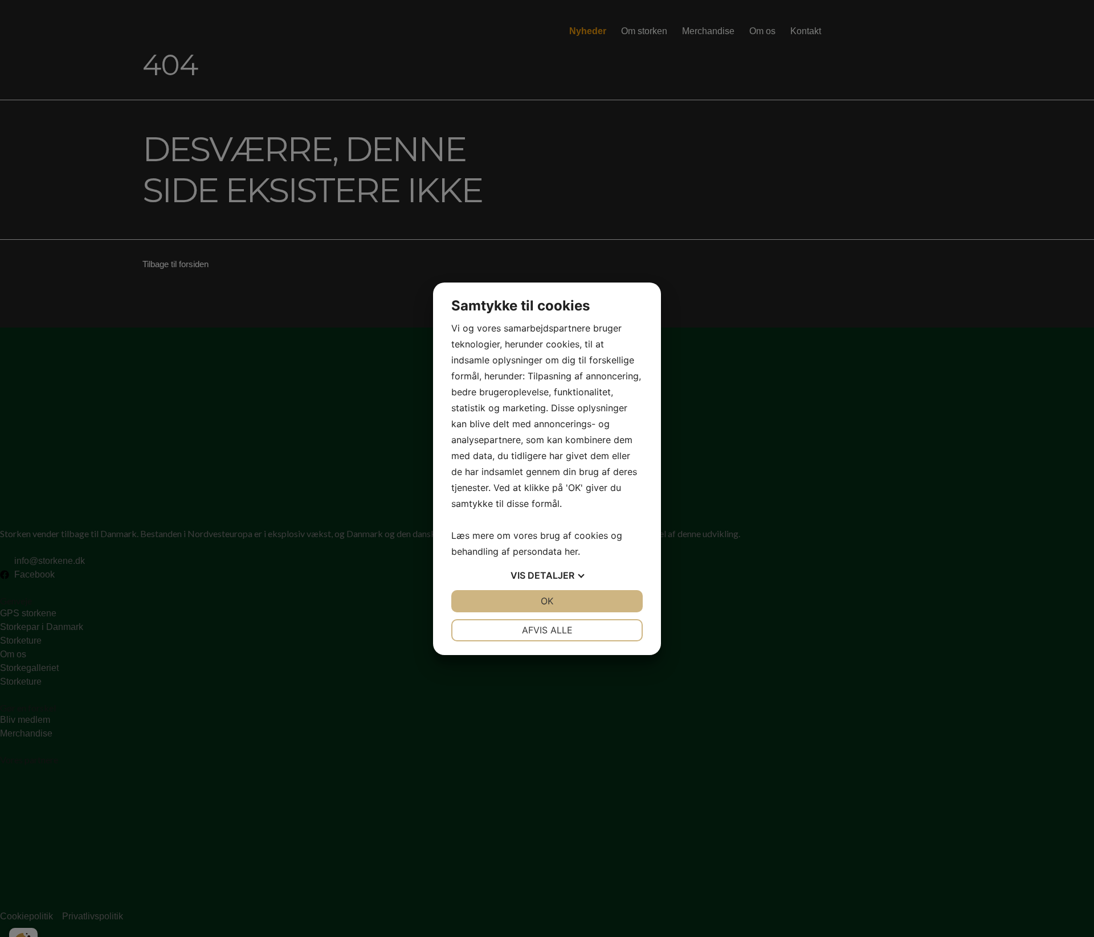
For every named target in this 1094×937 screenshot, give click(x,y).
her (571, 551)
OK (547, 601)
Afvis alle (547, 630)
